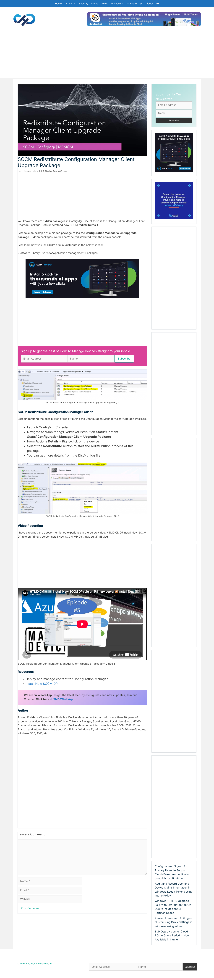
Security (83, 3)
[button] (157, 3)
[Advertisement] (107, 56)
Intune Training (99, 3)
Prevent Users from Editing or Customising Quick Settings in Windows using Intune (173, 922)
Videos (149, 3)
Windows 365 (135, 3)
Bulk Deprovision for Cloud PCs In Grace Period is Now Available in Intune (172, 935)
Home (58, 3)
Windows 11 (117, 3)
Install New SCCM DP (42, 684)
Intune (68, 3)
